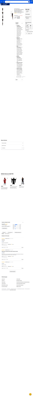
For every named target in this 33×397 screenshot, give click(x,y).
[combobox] (17, 2)
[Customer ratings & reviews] (22, 222)
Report (22, 247)
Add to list (29, 33)
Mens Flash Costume (19, 280)
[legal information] (30, 10)
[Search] (29, 1)
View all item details (18, 76)
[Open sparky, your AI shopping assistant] (30, 394)
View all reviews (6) (12, 271)
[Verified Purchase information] (9, 238)
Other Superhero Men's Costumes (20, 283)
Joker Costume (4, 283)
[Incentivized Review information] (6, 245)
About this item (4, 140)
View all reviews (4, 228)
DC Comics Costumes (4, 286)
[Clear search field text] (28, 2)
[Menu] (1, 1)
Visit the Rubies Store (17, 8)
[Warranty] (22, 148)
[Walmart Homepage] (3, 1)
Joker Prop (3, 280)
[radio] (15, 17)
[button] (10, 16)
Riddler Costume (18, 286)
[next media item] (11, 16)
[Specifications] (22, 145)
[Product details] (22, 143)
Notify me (27, 18)
